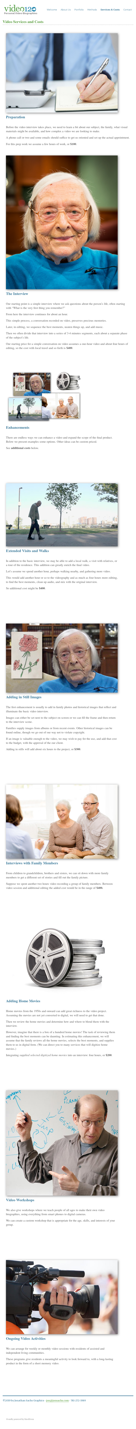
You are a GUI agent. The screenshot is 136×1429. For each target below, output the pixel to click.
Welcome (52, 9)
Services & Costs (110, 9)
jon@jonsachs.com (57, 1400)
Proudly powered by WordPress (20, 1419)
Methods (92, 9)
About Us (66, 9)
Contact (127, 9)
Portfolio (79, 9)
